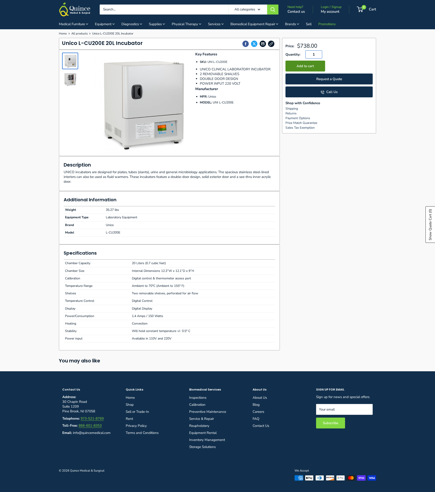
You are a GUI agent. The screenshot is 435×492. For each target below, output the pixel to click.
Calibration (197, 404)
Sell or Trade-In (137, 411)
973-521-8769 (92, 418)
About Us (260, 397)
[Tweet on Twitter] (254, 44)
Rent (129, 418)
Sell (309, 24)
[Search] (272, 10)
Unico (212, 96)
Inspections (197, 397)
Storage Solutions (202, 447)
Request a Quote (329, 79)
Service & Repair (201, 418)
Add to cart (305, 66)
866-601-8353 (90, 425)
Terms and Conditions (142, 432)
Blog (256, 404)
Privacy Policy (136, 425)
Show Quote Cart (430, 224)
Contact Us (261, 425)
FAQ (256, 418)
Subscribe (330, 423)
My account (330, 11)
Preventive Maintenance (207, 411)
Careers (258, 411)
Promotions (327, 24)
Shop (130, 404)
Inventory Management (207, 440)
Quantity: (292, 54)
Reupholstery (199, 425)
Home (63, 34)
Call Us (331, 92)
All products (79, 34)
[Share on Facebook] (245, 44)
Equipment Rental (203, 432)
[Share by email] (263, 44)
